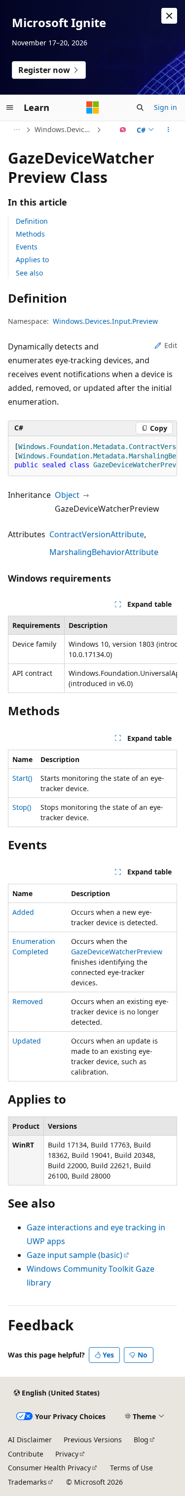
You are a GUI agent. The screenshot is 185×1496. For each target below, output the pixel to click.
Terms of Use (131, 1467)
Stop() (21, 807)
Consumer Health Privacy (49, 1467)
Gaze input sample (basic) (74, 1255)
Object (67, 494)
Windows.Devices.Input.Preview (64, 129)
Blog (141, 1439)
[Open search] (140, 107)
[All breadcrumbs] (16, 130)
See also (29, 273)
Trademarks (27, 1482)
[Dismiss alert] (169, 16)
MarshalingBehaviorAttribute (103, 552)
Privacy (66, 1454)
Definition (32, 221)
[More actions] (168, 130)
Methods (30, 234)
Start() (22, 778)
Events (26, 246)
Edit (170, 345)
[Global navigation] (10, 107)
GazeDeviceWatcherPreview (116, 951)
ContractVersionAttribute (96, 534)
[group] (92, 456)
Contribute (25, 1454)
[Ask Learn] (123, 130)
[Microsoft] (92, 107)
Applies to (32, 259)
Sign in (165, 107)
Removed (27, 1001)
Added (23, 912)
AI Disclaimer (30, 1439)
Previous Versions (93, 1439)
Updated (26, 1040)
